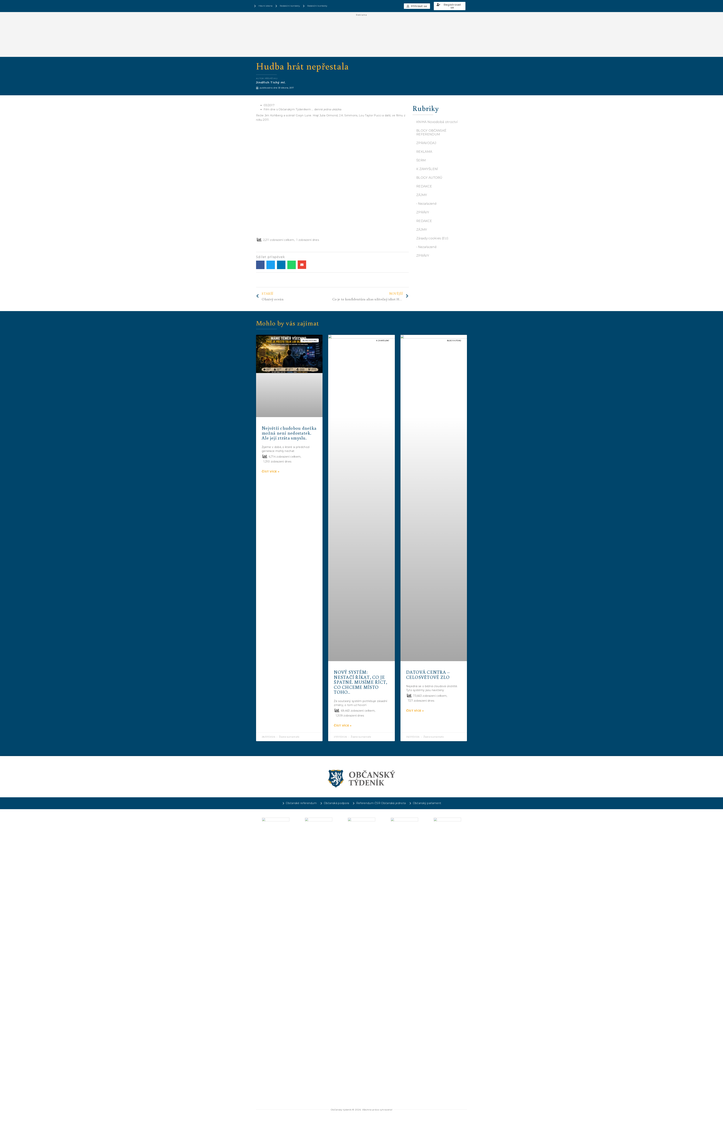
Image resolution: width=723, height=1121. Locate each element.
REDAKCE (424, 186)
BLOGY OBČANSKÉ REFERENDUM (431, 132)
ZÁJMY (421, 195)
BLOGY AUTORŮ (429, 177)
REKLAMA (424, 151)
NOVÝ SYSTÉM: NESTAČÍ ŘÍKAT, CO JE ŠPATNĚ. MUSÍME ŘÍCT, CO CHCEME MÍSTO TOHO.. (360, 682)
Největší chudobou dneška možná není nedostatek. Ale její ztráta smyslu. (289, 433)
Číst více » (270, 471)
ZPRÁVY (422, 212)
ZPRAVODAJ (426, 143)
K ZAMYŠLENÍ (427, 169)
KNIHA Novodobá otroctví (437, 122)
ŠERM (421, 160)
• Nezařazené (426, 203)
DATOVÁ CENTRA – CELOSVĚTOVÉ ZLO (428, 674)
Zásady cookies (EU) (432, 238)
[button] (417, 6)
